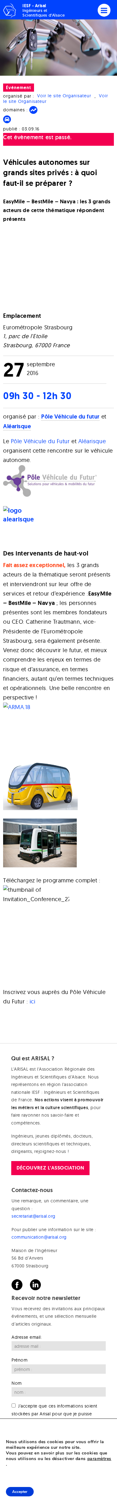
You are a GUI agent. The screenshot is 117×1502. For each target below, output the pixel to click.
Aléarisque (92, 441)
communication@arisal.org (39, 1237)
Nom (17, 1383)
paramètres (99, 1459)
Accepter (19, 1491)
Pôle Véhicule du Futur (41, 441)
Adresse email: (27, 1337)
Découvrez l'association (50, 1168)
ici (33, 1001)
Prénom (19, 1360)
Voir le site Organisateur (64, 96)
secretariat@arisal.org (34, 1216)
